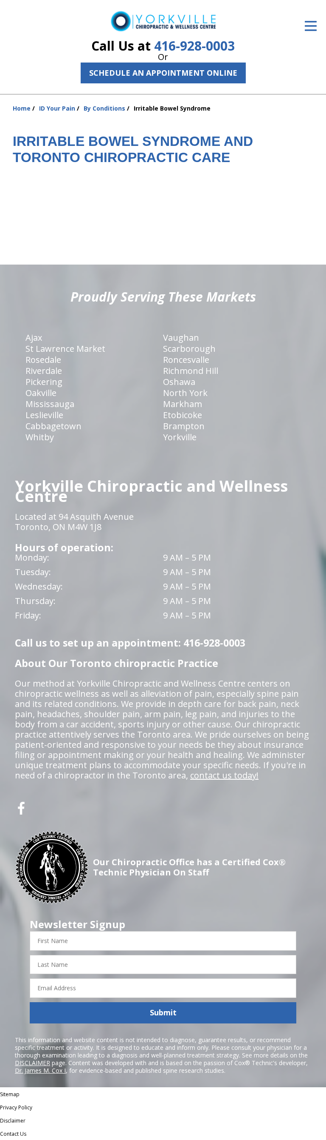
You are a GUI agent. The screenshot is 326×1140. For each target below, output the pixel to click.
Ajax (33, 337)
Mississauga (49, 404)
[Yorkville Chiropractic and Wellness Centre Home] (163, 21)
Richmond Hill (190, 370)
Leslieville (44, 415)
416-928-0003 (194, 45)
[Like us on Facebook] (21, 811)
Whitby (39, 437)
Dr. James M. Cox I (40, 1070)
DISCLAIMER (32, 1063)
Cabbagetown (53, 426)
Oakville (40, 393)
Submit (163, 1012)
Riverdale (43, 370)
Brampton (184, 426)
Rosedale (43, 359)
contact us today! (224, 775)
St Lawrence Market (65, 348)
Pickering (43, 382)
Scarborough (189, 348)
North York (185, 393)
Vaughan (181, 337)
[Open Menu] (311, 26)
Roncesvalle (186, 359)
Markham (182, 404)
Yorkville (180, 437)
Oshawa (179, 382)
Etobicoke (182, 415)
